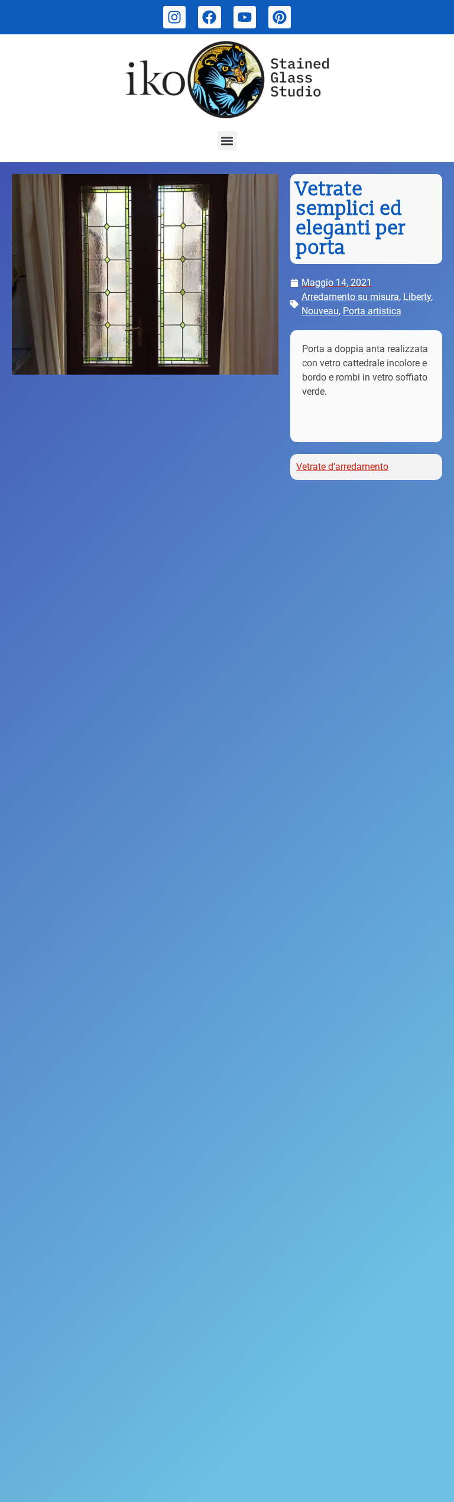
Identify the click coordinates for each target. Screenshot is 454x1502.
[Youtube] (245, 17)
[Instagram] (174, 17)
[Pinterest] (279, 17)
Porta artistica (372, 311)
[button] (227, 140)
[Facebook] (209, 17)
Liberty (417, 296)
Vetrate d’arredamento (342, 466)
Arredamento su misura (350, 296)
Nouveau (320, 311)
